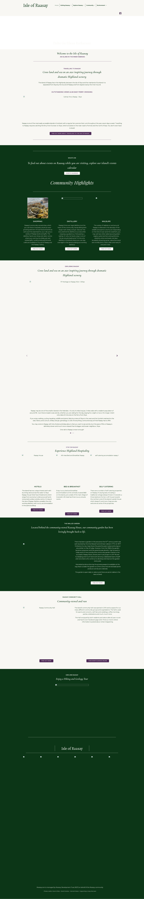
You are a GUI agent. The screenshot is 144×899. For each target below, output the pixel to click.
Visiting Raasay (65, 5)
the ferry (77, 415)
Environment (101, 5)
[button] (27, 356)
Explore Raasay (78, 5)
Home (57, 5)
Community (90, 5)
